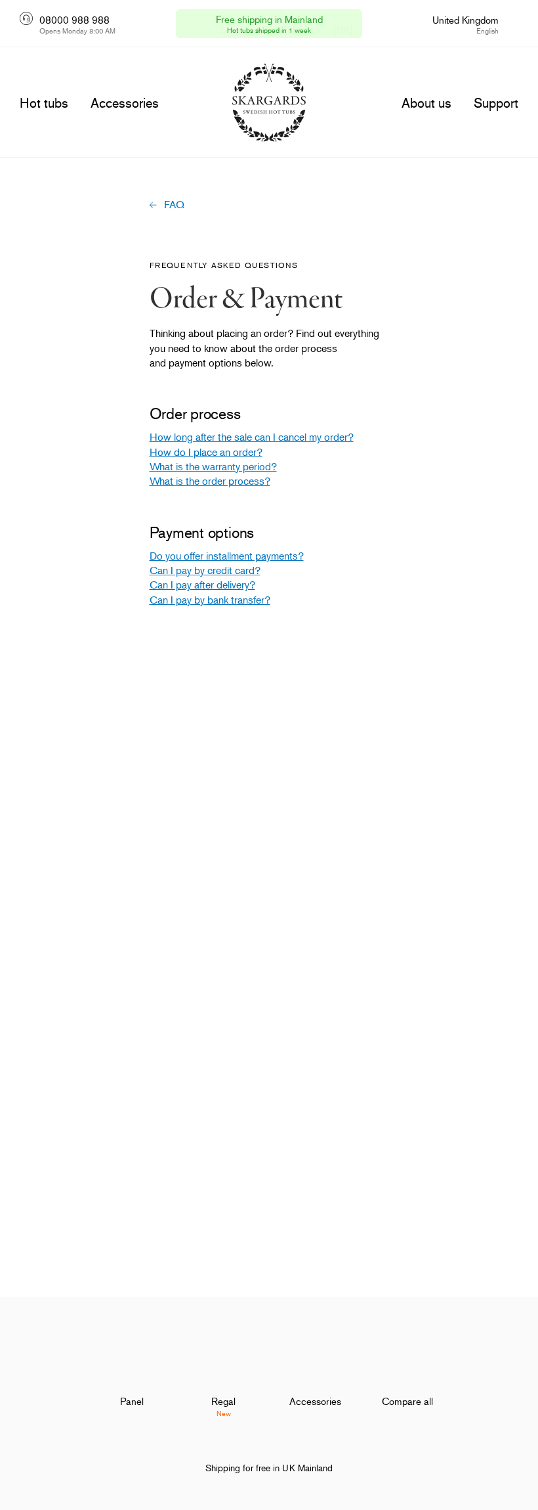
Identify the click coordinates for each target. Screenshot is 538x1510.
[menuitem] (131, 1379)
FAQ (174, 204)
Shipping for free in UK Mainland (269, 1467)
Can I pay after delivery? (202, 584)
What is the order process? (210, 480)
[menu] (44, 103)
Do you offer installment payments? (227, 555)
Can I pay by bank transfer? (210, 599)
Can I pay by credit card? (205, 570)
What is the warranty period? (213, 466)
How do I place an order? (206, 451)
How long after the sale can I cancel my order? (252, 436)
